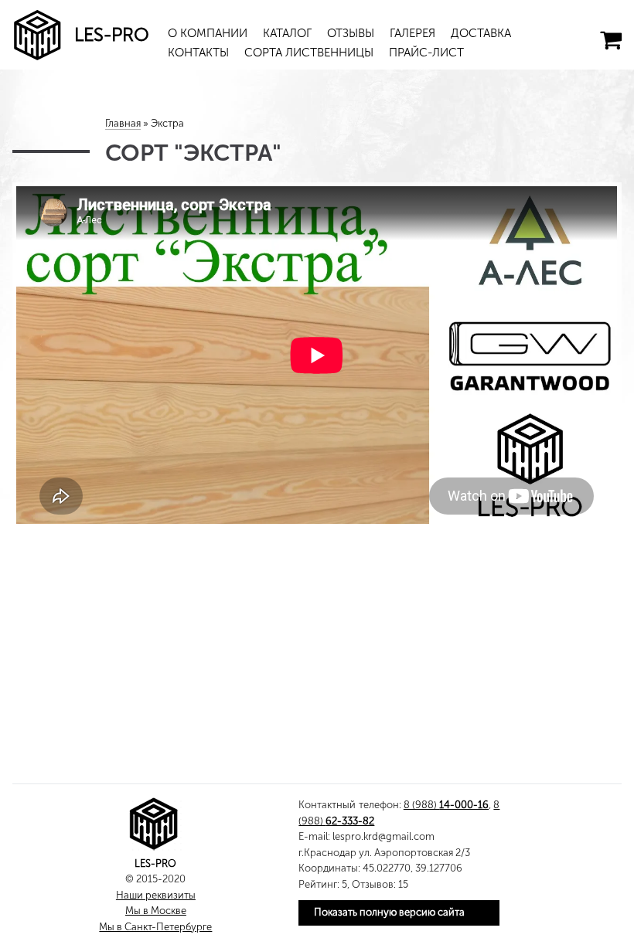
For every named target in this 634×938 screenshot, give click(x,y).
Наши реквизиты (156, 895)
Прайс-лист (426, 52)
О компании (207, 33)
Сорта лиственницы (308, 52)
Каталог (287, 33)
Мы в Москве (155, 910)
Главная (123, 123)
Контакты (198, 52)
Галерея (412, 33)
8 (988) (446, 805)
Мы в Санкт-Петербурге (155, 927)
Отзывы (350, 33)
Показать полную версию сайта (389, 912)
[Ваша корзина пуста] (611, 40)
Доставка (481, 33)
